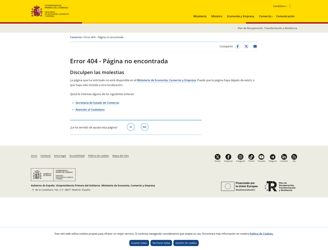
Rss (294, 161)
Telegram (273, 161)
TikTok (251, 161)
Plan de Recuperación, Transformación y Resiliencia (267, 28)
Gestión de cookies (186, 243)
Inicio (34, 155)
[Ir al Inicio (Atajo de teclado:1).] (50, 10)
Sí (132, 127)
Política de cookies (98, 155)
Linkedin (284, 161)
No (145, 127)
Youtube (261, 161)
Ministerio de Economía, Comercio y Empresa (166, 80)
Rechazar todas (161, 243)
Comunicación (285, 16)
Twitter (217, 161)
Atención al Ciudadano (90, 109)
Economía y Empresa (240, 16)
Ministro (216, 16)
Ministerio (200, 16)
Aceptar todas (139, 243)
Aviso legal (60, 155)
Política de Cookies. (261, 233)
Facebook (228, 161)
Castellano (279, 6)
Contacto (45, 155)
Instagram (240, 161)
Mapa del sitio (120, 155)
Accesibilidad (77, 155)
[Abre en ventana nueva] (238, 46)
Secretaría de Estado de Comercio (97, 103)
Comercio (265, 16)
